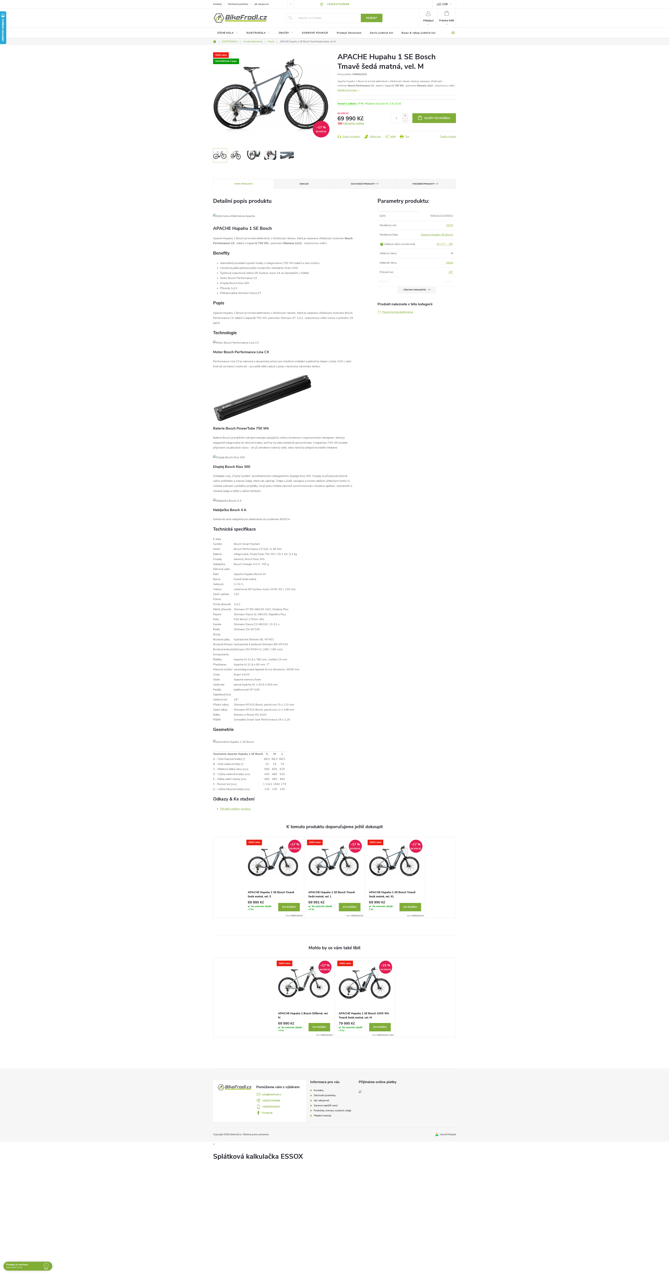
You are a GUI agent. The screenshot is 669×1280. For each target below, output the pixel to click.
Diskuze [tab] (304, 183)
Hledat (371, 18)
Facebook (267, 1112)
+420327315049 (271, 1100)
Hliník (449, 263)
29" (450, 272)
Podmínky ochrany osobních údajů (332, 1110)
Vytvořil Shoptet (448, 1134)
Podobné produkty (424, 183)
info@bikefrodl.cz (271, 1094)
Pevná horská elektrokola (397, 312)
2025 (449, 225)
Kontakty (217, 4)
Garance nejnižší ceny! (326, 1105)
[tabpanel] (274, 877)
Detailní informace (347, 90)
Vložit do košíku (437, 118)
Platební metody (322, 1115)
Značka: (448, 136)
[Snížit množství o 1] (405, 120)
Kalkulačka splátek (353, 123)
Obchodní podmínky (238, 4)
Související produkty (363, 183)
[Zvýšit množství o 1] (405, 115)
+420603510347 (271, 1106)
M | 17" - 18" (445, 244)
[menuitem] (227, 33)
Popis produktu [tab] (243, 183)
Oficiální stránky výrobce (235, 809)
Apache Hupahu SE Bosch (437, 235)
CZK (445, 4)
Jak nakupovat (261, 4)
